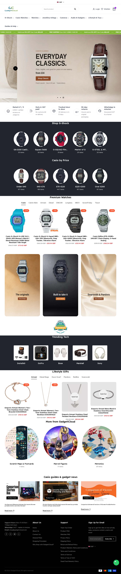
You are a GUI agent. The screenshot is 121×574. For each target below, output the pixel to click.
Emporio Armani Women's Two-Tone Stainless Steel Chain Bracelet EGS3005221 (17, 410)
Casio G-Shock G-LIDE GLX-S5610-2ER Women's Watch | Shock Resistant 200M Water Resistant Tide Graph (17, 239)
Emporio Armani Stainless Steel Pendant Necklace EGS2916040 (75, 415)
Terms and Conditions (67, 551)
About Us (36, 531)
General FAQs (37, 538)
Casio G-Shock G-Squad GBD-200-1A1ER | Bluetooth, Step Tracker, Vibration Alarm (74, 238)
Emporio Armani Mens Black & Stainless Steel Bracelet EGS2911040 (103, 411)
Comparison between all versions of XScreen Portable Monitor (98, 504)
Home (35, 528)
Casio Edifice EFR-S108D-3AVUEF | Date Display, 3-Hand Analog (103, 238)
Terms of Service (66, 555)
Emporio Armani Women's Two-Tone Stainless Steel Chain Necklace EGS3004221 (46, 413)
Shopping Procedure (39, 541)
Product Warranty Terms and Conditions (74, 548)
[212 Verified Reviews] (60, 334)
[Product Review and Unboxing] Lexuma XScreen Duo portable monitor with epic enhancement (60, 505)
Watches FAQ (65, 534)
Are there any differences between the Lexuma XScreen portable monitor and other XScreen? (20, 505)
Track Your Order (66, 528)
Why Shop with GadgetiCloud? (43, 544)
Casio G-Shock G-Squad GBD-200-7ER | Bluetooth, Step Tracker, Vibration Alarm (46, 238)
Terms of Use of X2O (67, 558)
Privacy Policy (65, 538)
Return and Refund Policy (68, 544)
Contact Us (37, 534)
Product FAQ (65, 531)
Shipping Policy (65, 541)
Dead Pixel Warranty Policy (69, 561)
